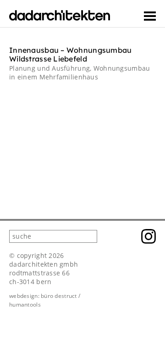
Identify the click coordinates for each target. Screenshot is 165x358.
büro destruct (59, 296)
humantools (25, 304)
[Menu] (150, 16)
